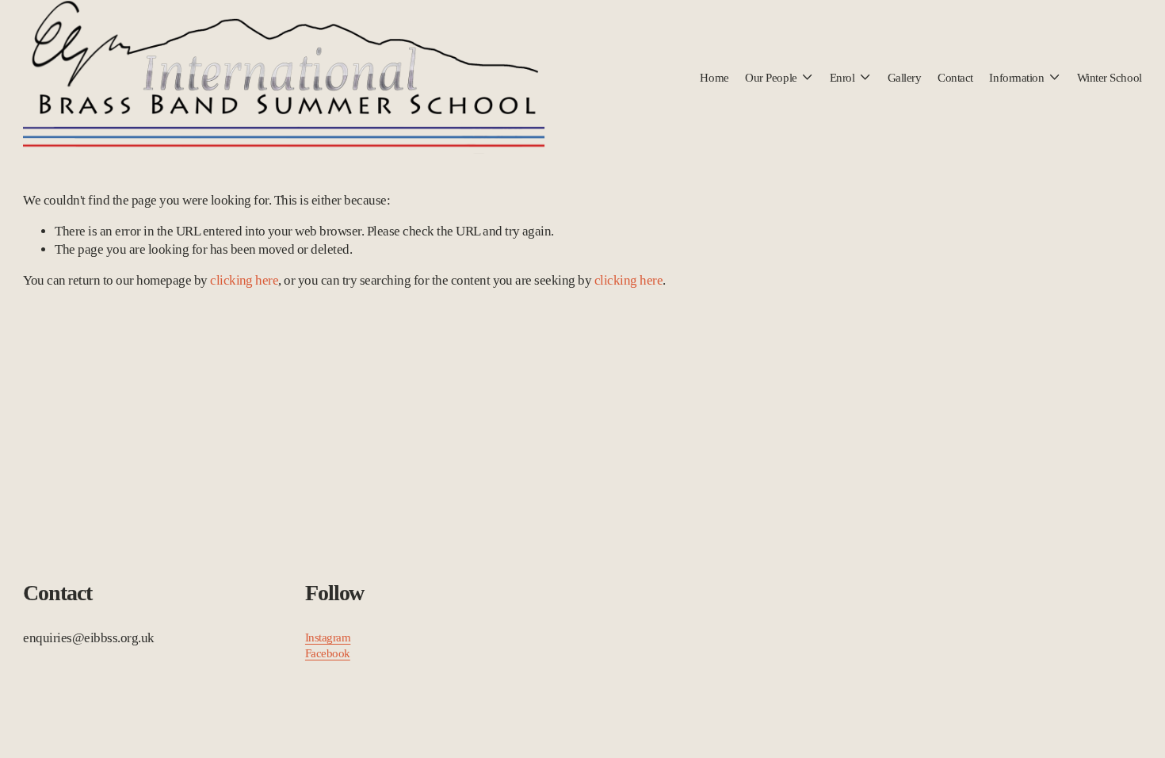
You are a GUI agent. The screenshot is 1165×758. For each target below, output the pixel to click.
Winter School (1109, 77)
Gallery (905, 77)
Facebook (327, 653)
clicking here (244, 280)
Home (714, 77)
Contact (955, 77)
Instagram (327, 637)
